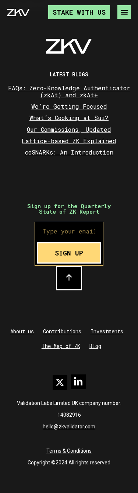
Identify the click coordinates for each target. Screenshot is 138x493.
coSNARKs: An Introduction (69, 152)
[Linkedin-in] (78, 381)
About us (22, 331)
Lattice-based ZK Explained (69, 141)
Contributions (62, 331)
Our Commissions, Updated (69, 129)
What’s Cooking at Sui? (69, 118)
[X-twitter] (60, 382)
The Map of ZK (61, 345)
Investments (107, 331)
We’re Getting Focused (69, 106)
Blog (95, 345)
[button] (124, 12)
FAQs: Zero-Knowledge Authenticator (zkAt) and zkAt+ (69, 91)
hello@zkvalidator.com (69, 426)
